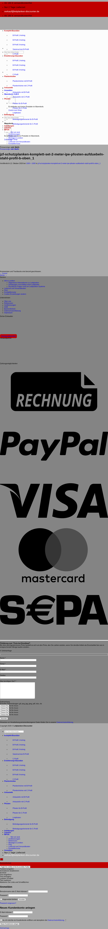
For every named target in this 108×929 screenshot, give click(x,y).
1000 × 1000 (31, 163)
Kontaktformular (14, 144)
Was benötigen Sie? (8, 681)
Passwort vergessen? (8, 903)
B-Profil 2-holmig (19, 40)
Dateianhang (5, 702)
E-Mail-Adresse (6, 912)
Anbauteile (8, 87)
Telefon (2, 675)
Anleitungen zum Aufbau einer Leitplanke (23, 284)
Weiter (3, 275)
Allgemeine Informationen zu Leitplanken (23, 283)
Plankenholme (10, 76)
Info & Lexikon (9, 281)
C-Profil (15, 54)
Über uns (7, 301)
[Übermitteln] (5, 54)
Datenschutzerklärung (12, 311)
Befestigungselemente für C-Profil (25, 124)
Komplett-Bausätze (12, 31)
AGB (6, 307)
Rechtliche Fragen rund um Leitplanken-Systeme (26, 286)
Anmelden (22, 899)
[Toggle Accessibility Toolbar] (1, 859)
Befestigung (9, 115)
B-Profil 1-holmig (19, 35)
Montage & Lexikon (15, 138)
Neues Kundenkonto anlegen (9, 924)
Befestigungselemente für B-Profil (25, 119)
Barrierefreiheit (9, 309)
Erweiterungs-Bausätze (13, 56)
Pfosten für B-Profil (20, 103)
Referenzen (12, 136)
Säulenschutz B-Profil (21, 49)
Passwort (4, 895)
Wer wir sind (15, 132)
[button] (8, 90)
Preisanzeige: (9, 149)
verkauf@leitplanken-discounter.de (21, 11)
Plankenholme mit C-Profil (22, 86)
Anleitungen (9, 831)
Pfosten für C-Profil (20, 108)
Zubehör (7, 832)
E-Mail (3, 670)
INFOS (6, 834)
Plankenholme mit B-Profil (22, 81)
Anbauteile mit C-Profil (21, 97)
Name (3, 658)
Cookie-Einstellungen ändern (15, 294)
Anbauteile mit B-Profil (21, 92)
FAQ (10, 140)
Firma (2, 664)
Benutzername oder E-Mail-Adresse (14, 891)
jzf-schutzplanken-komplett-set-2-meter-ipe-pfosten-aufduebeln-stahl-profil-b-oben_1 (69, 163)
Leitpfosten (17, 113)
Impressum (8, 313)
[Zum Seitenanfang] (1, 728)
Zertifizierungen (14, 134)
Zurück (3, 273)
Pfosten (7, 99)
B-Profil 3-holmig (19, 45)
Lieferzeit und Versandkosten (19, 142)
